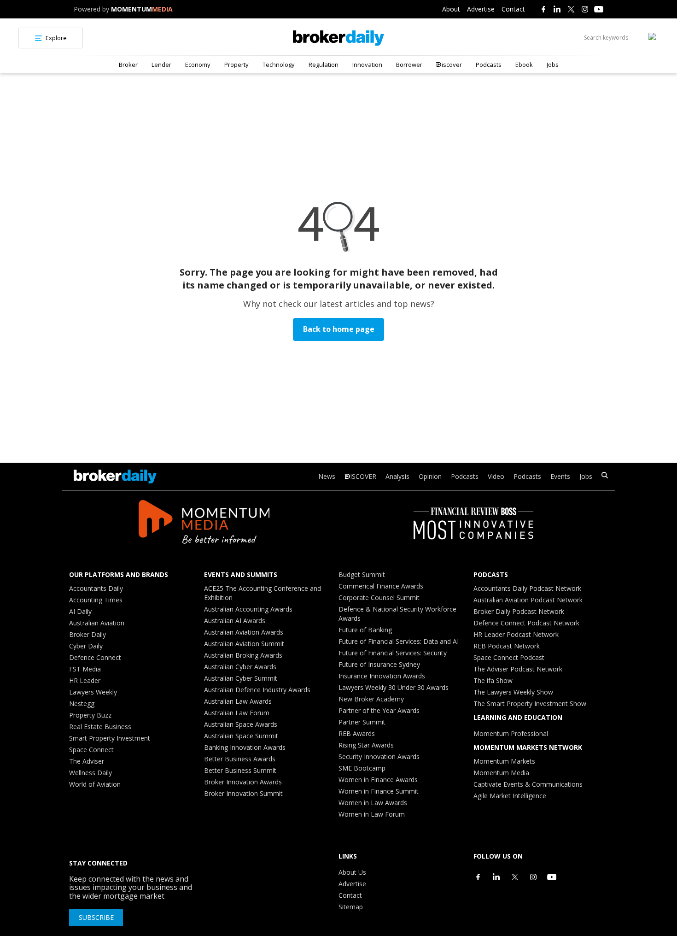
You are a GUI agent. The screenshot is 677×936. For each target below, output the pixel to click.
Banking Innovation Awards (245, 747)
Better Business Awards (239, 758)
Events (560, 476)
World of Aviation (95, 784)
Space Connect (91, 749)
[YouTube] (598, 9)
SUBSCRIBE (96, 917)
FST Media (85, 669)
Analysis (397, 476)
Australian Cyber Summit (240, 678)
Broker (128, 64)
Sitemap (350, 906)
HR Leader (84, 680)
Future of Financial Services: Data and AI (398, 641)
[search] (604, 476)
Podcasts (489, 64)
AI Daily (80, 611)
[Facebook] (543, 9)
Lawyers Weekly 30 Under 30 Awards (393, 687)
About (451, 9)
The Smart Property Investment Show (529, 703)
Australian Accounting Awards (248, 609)
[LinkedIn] (557, 9)
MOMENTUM (142, 9)
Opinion (430, 476)
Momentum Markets (504, 761)
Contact (513, 9)
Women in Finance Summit (378, 791)
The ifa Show (493, 680)
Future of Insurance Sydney (379, 664)
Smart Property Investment (109, 738)
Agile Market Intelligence (509, 795)
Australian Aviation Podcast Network (528, 599)
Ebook (524, 64)
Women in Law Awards (372, 802)
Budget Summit (361, 574)
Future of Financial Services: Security (392, 652)
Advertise (481, 9)
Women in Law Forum (371, 814)
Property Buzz (90, 715)
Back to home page (338, 329)
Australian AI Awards (234, 620)
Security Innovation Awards (379, 756)
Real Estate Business (100, 726)
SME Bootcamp (361, 768)
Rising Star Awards (366, 745)
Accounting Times (96, 599)
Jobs (553, 64)
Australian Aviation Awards (243, 632)
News (326, 476)
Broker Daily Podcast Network (518, 611)
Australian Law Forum (236, 712)
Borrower (409, 64)
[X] (571, 9)
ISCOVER (363, 476)
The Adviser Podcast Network (517, 669)
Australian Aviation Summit (244, 643)
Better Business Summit (240, 770)
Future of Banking (365, 629)
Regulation (323, 64)
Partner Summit (361, 722)
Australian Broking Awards (243, 655)
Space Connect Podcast (508, 657)
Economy (197, 64)
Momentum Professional (510, 733)
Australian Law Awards (238, 701)
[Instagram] (584, 9)
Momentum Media (501, 772)
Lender (161, 64)
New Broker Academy (371, 699)
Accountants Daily (96, 588)
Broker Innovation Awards (243, 781)
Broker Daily (87, 634)
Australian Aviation (96, 622)
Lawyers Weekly (93, 692)
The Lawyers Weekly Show (513, 692)
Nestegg (81, 703)
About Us (352, 872)
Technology (279, 64)
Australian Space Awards (240, 724)
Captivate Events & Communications (528, 784)
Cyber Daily (86, 646)
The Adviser (86, 761)
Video (496, 476)
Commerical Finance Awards (380, 586)
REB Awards (356, 733)
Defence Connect (95, 657)
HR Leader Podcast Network (516, 634)
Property (236, 64)
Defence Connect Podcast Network (526, 622)
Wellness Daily (90, 772)
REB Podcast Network (506, 646)
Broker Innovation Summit (243, 793)
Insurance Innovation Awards (381, 675)
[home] (338, 38)
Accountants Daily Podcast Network (527, 588)
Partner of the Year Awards (379, 710)
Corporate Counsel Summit (379, 597)
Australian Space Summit (241, 735)
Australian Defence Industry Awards (257, 689)
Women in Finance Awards (378, 779)
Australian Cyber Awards (240, 666)
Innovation (367, 64)
